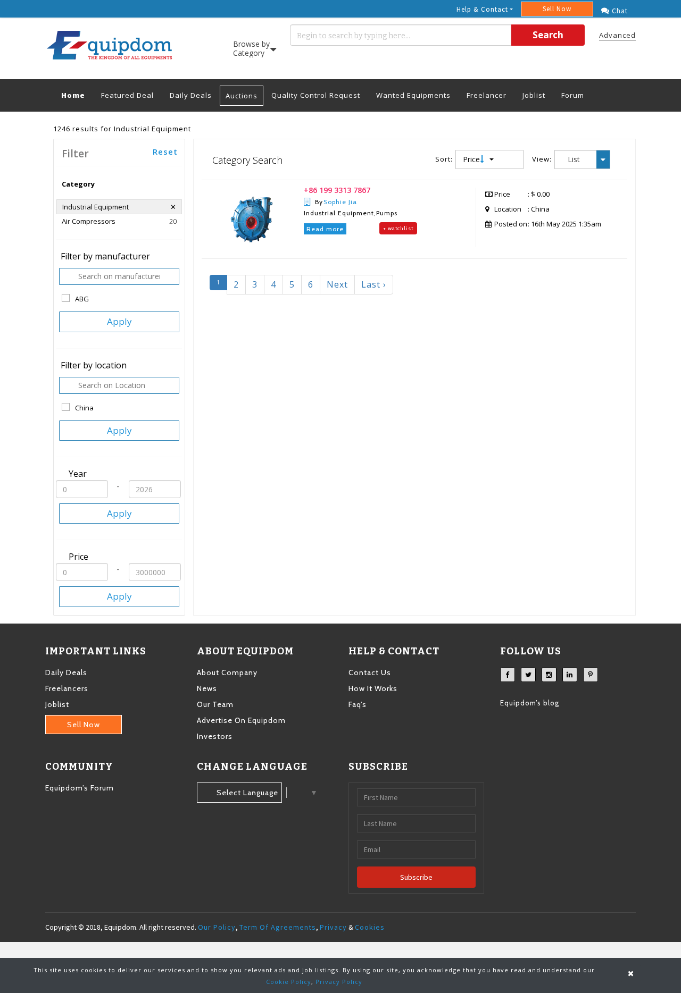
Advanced (617, 35)
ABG (82, 299)
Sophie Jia (340, 202)
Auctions (242, 95)
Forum (572, 95)
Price (472, 159)
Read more (325, 229)
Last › (373, 284)
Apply (119, 321)
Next (337, 284)
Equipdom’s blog (529, 703)
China (84, 408)
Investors (214, 736)
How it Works (372, 688)
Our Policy (217, 927)
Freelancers (66, 688)
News (207, 688)
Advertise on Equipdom (241, 720)
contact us (369, 672)
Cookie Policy (288, 982)
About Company (227, 672)
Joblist (533, 95)
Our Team (215, 704)
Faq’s (357, 704)
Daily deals (66, 672)
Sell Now (557, 8)
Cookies (370, 927)
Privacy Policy (338, 982)
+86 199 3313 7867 (337, 190)
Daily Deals (191, 95)
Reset (165, 151)
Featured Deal (127, 95)
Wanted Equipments (413, 95)
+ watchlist (398, 228)
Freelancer (486, 95)
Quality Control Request (315, 95)
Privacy (333, 927)
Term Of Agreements (277, 927)
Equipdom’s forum (79, 788)
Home (77, 95)
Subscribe (416, 877)
